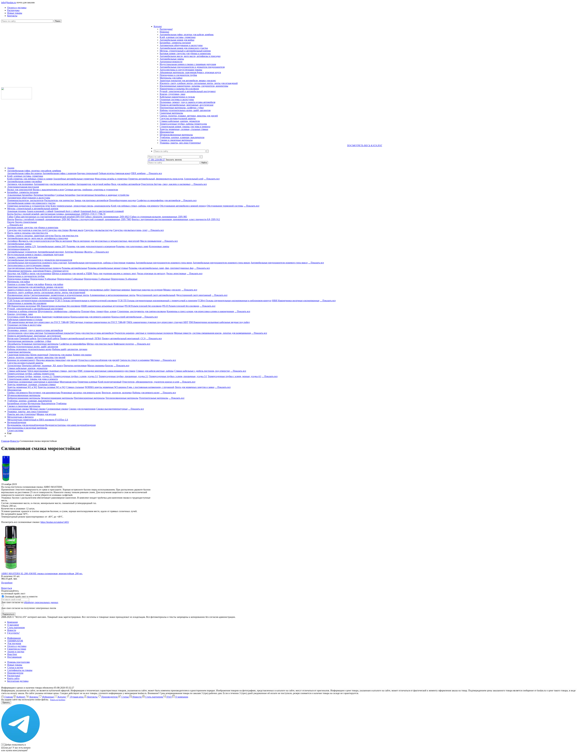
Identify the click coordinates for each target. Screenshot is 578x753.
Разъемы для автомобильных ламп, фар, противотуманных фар (161, 268)
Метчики (155, 360)
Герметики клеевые (88, 381)
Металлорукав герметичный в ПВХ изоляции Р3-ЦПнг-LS (37, 419)
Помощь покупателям (18, 662)
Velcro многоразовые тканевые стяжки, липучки (52, 371)
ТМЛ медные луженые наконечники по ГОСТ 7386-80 (97, 322)
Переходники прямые (18, 279)
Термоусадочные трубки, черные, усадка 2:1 (30, 376)
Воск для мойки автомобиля (125, 184)
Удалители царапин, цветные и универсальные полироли (143, 333)
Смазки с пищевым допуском (22, 257)
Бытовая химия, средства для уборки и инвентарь (185, 53)
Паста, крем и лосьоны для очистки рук (27, 233)
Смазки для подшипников (82, 409)
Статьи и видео (15, 667)
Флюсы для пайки (54, 284)
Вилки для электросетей (19, 189)
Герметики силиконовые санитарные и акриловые (33, 381)
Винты (10, 219)
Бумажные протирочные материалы (40, 344)
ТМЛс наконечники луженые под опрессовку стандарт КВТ (157, 322)
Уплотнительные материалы (153, 398)
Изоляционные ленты (18, 295)
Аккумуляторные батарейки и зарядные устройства (102, 195)
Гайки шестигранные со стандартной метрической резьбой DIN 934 (49, 216)
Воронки (79, 252)
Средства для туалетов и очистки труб (27, 230)
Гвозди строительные (26, 222)
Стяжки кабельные (17, 371)
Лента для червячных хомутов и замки (194, 387)
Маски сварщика (96, 365)
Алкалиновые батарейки (20, 195)
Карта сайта (13, 678)
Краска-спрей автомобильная (126, 317)
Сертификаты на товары (19, 670)
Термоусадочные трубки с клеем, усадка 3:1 (75, 376)
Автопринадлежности (171, 61)
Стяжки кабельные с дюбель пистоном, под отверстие (202, 371)
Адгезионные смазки (18, 409)
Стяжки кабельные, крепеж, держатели (180, 121)
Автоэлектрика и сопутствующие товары (181, 69)
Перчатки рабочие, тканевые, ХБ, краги (42, 365)
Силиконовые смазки (57, 409)
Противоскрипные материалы (89, 398)
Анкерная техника (16, 211)
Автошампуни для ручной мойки (93, 184)
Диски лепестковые (176, 273)
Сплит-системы (15, 430)
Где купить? (13, 633)
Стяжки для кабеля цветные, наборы (155, 371)
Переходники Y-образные (43, 279)
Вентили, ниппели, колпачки (117, 392)
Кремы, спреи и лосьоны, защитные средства (30, 235)
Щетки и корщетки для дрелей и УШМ (72, 273)
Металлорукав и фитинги (20, 417)
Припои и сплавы (16, 284)
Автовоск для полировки (20, 184)
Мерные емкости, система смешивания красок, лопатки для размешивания (212, 333)
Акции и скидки (15, 651)
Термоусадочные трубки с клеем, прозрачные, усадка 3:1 (178, 376)
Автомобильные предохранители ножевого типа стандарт (37, 262)
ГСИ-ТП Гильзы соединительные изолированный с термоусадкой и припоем (157, 300)
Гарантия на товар (16, 649)
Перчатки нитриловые (75, 365)
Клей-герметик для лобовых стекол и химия (30, 178)
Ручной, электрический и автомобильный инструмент (188, 91)
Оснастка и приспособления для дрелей (98, 360)
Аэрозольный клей (193, 178)
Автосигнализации (17, 327)
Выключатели (48, 403)
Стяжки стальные (75, 387)
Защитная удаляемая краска (56, 317)
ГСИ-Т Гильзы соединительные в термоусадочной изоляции (86, 300)
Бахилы (109, 365)
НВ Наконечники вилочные (21, 306)
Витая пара (13, 338)
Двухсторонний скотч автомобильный (155, 295)
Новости (11, 630)
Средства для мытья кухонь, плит (130, 230)
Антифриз (12, 241)
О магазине (13, 625)
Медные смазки (38, 409)
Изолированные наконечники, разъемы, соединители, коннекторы (194, 86)
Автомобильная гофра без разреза (24, 173)
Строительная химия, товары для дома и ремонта (185, 126)
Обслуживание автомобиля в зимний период (183, 206)
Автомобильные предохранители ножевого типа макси (279, 262)
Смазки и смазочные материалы (176, 140)
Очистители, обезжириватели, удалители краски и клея (150, 381)
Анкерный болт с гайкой (67, 211)
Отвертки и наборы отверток (22, 311)
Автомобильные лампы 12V (21, 246)
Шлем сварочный (39, 354)
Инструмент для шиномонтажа (44, 392)
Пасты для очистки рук (66, 235)
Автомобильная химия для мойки (177, 40)
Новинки (164, 32)
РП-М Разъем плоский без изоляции (143, 306)
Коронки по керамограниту (21, 360)
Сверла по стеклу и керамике (135, 360)
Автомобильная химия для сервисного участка (184, 48)
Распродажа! (166, 29)
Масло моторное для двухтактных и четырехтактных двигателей (106, 241)
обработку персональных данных (41, 602)
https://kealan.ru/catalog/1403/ (54, 522)
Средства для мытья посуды (98, 230)
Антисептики (14, 365)
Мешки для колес (172, 289)
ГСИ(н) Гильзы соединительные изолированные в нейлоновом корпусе (234, 300)
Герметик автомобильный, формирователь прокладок (155, 178)
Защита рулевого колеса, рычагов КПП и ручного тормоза (37, 289)
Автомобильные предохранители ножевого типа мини (164, 262)
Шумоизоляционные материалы (176, 134)
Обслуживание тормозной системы (225, 206)
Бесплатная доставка (17, 681)
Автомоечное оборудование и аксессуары (181, 45)
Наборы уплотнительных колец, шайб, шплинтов (185, 110)
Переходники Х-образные (124, 279)
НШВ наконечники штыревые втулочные (102, 306)
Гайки (10, 216)
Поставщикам (14, 657)
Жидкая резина (33, 317)
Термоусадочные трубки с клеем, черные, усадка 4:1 (234, 376)
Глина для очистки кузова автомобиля (94, 333)
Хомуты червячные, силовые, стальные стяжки (184, 129)
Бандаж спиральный (87, 173)
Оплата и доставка (16, 646)
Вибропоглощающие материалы (23, 398)
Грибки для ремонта (17, 392)
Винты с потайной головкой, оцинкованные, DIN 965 (42, 219)
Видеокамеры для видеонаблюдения (26, 425)
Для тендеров (14, 643)
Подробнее (6, 582)
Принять (6, 702)
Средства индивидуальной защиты (178, 118)
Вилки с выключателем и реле (48, 189)
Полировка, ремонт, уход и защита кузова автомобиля (187, 102)
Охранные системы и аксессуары (177, 99)
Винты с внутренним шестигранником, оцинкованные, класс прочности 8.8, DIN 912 (176, 219)
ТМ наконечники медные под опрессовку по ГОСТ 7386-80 (38, 322)
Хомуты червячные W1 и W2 (22, 387)
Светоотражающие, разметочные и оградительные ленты (59, 295)
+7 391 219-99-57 (156, 159)
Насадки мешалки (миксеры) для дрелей (57, 360)
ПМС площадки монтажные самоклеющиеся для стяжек (106, 371)
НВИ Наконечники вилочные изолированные (295, 300)
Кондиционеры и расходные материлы (27, 428)
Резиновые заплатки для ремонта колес (81, 392)
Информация (14, 638)
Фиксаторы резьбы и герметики (111, 178)
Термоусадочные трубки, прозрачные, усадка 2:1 (123, 376)
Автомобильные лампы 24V (51, 246)
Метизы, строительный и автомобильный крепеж (185, 50)
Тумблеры (61, 403)
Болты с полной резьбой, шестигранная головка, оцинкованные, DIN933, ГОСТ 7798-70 (59, 214)
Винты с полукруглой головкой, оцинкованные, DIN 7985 (101, 219)
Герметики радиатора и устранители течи (28, 206)
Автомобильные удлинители (22, 252)
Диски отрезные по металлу (151, 273)
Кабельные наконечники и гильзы (177, 96)
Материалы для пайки (171, 78)
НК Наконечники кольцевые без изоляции (58, 306)
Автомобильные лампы (172, 59)
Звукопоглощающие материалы (57, 398)
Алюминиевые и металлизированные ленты (112, 295)
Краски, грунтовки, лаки (172, 94)
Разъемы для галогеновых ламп (132, 246)
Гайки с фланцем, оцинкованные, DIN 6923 (107, 216)
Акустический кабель (48, 338)
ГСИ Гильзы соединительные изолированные (30, 300)
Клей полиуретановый (109, 381)
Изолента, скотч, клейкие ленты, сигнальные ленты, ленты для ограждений (199, 83)
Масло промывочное (151, 241)
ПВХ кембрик (138, 173)
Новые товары (14, 665)
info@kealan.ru (8, 2)
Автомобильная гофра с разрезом (59, 173)
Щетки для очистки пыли (100, 344)
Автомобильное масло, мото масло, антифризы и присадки (190, 56)
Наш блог (12, 654)
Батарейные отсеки (17, 403)
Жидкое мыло (76, 230)
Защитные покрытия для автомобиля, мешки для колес (188, 80)
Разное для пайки (35, 284)
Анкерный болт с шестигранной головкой (102, 211)
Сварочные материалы (171, 113)
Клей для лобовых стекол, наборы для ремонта (135, 206)
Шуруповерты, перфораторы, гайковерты (59, 311)
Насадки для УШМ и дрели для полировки (29, 273)
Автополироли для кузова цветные (25, 333)
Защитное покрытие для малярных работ (89, 289)
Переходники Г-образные (70, 279)
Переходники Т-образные (97, 279)
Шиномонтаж (167, 132)
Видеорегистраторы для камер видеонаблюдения (70, 425)
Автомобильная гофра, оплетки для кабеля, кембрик (187, 34)
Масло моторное (63, 241)
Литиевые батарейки (44, 195)
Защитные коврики (120, 289)
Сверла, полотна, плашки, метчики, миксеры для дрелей (189, 115)
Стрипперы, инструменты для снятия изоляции (141, 311)
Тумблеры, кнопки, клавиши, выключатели (182, 137)
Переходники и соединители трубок (178, 75)
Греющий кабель (27, 338)
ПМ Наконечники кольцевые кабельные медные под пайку (219, 322)
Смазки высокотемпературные (112, 409)
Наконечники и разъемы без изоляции (179, 88)
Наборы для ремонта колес (146, 392)
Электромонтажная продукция (23, 187)
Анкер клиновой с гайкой (40, 211)
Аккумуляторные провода (20, 268)
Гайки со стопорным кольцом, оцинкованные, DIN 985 (158, 216)
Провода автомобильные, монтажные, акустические (186, 105)
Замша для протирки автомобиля (91, 200)
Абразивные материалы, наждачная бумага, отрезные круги (190, 72)
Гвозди (10, 222)
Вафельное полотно (124, 344)
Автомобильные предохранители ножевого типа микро (221, 262)
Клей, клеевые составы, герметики (178, 37)
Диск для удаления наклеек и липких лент (114, 273)
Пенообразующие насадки (122, 200)
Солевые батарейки (65, 195)
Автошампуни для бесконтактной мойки (55, 184)
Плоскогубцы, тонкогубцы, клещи (99, 311)
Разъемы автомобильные (74, 268)
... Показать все (154, 173)
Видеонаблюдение (16, 422)
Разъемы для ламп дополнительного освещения (91, 246)
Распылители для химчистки (59, 200)
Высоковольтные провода (48, 268)
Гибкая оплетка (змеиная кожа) (115, 173)
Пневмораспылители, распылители (25, 200)
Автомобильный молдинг (50, 252)
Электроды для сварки (60, 354)
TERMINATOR (15, 640)
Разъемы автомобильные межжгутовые (108, 268)
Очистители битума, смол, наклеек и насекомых (166, 184)
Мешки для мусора (46, 414)
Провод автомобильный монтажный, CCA (124, 338)
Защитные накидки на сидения (147, 289)
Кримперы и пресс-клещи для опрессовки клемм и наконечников (200, 311)
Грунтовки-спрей (16, 317)
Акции (10, 168)
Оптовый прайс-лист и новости (20, 596)
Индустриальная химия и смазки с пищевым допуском (188, 64)
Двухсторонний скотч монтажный (193, 295)
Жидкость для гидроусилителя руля (36, 241)
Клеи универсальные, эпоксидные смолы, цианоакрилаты (80, 206)
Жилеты (88, 252)
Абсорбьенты (14, 344)
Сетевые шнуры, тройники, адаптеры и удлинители (91, 189)
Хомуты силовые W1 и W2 (51, 387)
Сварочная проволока (18, 354)
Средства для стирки (58, 230)
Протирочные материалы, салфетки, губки (182, 107)
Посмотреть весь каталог (364, 145)
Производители (15, 673)
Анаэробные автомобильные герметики (73, 178)
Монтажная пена (68, 381)
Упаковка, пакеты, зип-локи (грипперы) (180, 143)
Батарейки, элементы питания (175, 42)
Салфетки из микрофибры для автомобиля (158, 200)
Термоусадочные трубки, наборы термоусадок (183, 124)
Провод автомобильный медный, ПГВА (80, 338)
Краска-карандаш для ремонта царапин (90, 317)
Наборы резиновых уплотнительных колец (29, 349)
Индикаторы (34, 403)
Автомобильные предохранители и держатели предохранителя (192, 67)
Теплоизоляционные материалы (121, 398)
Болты (10, 214)
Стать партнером (16, 627)
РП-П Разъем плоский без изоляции (180, 306)
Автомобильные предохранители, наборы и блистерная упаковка (101, 262)
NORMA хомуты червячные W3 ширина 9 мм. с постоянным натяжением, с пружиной (129, 387)
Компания (12, 622)
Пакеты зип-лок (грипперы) (21, 414)
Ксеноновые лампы (159, 246)
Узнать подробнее (57, 700)
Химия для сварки (82, 354)
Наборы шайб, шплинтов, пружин (69, 349)
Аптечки (69, 252)
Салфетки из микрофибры (72, 344)
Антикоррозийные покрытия (59, 333)
